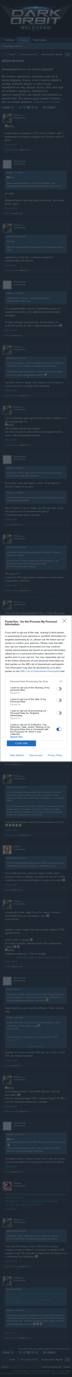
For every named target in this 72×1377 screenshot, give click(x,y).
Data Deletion (17, 755)
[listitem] (36, 681)
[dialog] (36, 688)
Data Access (36, 755)
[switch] (59, 688)
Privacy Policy (55, 755)
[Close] (65, 622)
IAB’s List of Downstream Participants (40, 671)
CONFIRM (21, 743)
